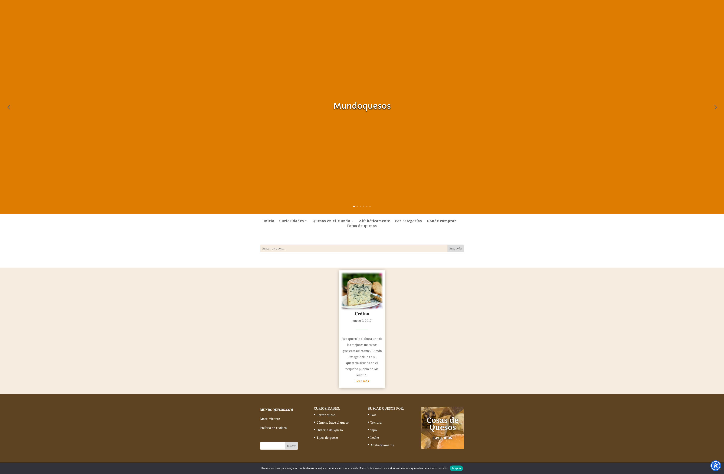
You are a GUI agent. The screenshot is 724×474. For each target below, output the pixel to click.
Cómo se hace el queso (333, 422)
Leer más (362, 381)
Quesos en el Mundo (331, 221)
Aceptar (456, 468)
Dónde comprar (441, 221)
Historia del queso (330, 430)
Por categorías (408, 221)
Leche (374, 438)
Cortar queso (326, 415)
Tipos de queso (327, 438)
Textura (376, 422)
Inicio (269, 221)
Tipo (373, 430)
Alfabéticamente (374, 221)
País (373, 415)
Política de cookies (273, 428)
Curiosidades (291, 221)
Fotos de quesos (362, 226)
